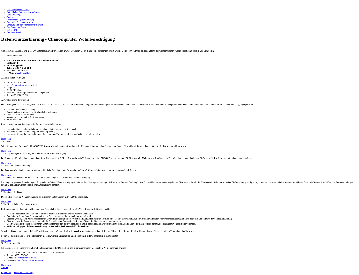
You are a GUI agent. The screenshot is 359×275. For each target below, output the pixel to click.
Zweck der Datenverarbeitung (20, 22)
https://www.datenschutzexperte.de (22, 85)
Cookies (10, 17)
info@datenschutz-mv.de (25, 257)
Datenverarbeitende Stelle (18, 9)
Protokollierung (13, 14)
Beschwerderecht (14, 32)
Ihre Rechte (12, 30)
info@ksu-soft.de (23, 73)
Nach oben (6, 139)
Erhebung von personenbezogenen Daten (25, 25)
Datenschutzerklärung (24, 272)
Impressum (6, 272)
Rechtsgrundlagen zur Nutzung (20, 20)
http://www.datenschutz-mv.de (31, 260)
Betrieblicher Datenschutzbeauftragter (23, 12)
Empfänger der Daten (16, 27)
